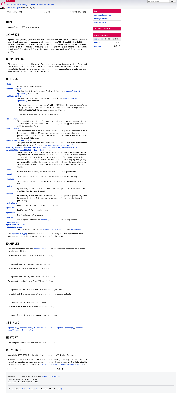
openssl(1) (46, 220)
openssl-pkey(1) (19, 234)
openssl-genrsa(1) (24, 330)
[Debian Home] (3, 5)
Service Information (45, 4)
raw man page (100, 22)
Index (9, 4)
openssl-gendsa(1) (65, 328)
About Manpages (21, 4)
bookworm (11, 8)
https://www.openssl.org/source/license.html (63, 364)
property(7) (76, 229)
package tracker (100, 18)
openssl (19, 8)
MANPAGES (11, 1)
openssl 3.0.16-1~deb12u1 (51, 376)
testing (97, 42)
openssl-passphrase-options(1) (59, 145)
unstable (97, 46)
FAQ (33, 4)
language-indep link (102, 15)
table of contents (102, 28)
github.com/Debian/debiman (31, 389)
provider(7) (60, 229)
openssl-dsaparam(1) (46, 328)
